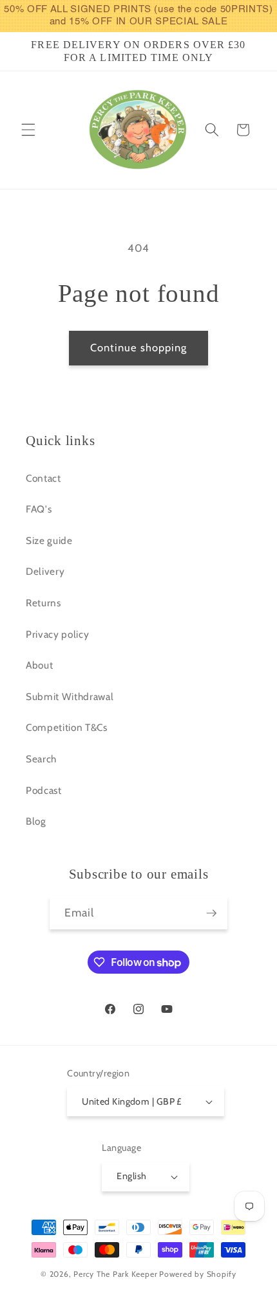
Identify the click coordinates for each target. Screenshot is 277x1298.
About (39, 665)
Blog (36, 821)
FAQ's (39, 509)
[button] (28, 129)
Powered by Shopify (197, 1274)
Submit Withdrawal (69, 696)
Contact (43, 478)
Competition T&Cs (67, 727)
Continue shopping (138, 347)
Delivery (45, 571)
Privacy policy (57, 634)
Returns (43, 603)
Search (41, 759)
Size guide (49, 540)
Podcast (44, 790)
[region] (138, 16)
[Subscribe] (211, 913)
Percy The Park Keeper (115, 1274)
